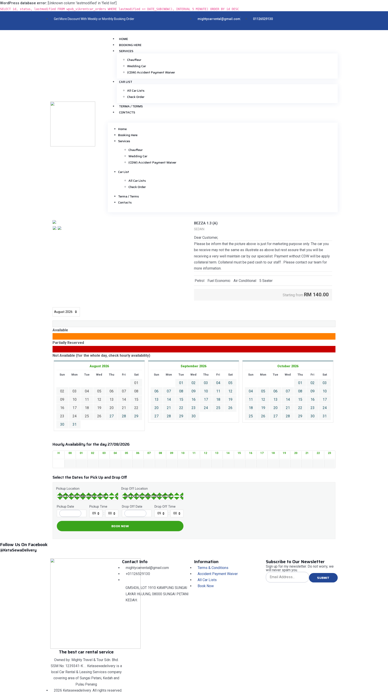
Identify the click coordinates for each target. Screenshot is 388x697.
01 (181, 383)
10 (206, 391)
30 (62, 424)
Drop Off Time (165, 507)
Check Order (135, 96)
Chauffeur (134, 59)
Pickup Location (67, 489)
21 (169, 408)
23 (194, 408)
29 (136, 416)
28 (124, 416)
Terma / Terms (131, 106)
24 (206, 408)
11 (218, 391)
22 (181, 408)
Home (123, 38)
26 (230, 408)
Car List (125, 81)
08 (181, 391)
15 (181, 399)
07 (169, 391)
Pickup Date (65, 507)
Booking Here (130, 44)
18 (218, 399)
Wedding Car (136, 66)
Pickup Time (98, 507)
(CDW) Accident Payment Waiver (151, 72)
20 (156, 408)
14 (169, 399)
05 (230, 383)
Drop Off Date (132, 507)
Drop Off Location (134, 489)
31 (75, 424)
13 (156, 399)
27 (112, 416)
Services (126, 51)
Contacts (127, 112)
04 (218, 383)
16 (194, 399)
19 (230, 399)
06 (156, 391)
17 (206, 399)
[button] (223, 121)
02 (194, 383)
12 (230, 391)
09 (194, 391)
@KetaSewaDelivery (18, 550)
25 (218, 408)
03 (206, 383)
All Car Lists (135, 90)
